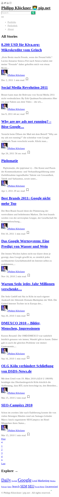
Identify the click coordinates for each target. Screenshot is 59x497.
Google (24, 479)
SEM (23, 486)
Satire (9, 487)
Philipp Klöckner (16, 75)
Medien (53, 481)
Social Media (39, 487)
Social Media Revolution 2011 (24, 87)
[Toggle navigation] (2, 16)
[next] (2, 460)
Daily (6, 480)
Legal (34, 480)
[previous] (2, 442)
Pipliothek (12, 25)
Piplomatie (9, 161)
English (14, 481)
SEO (31, 486)
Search (16, 486)
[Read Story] (27, 80)
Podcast (4, 487)
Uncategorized (51, 486)
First (3, 439)
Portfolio (12, 22)
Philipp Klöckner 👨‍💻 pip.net (26, 8)
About (11, 29)
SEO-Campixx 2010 (17, 405)
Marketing (43, 480)
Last (3, 463)
